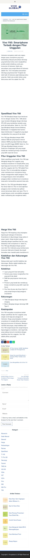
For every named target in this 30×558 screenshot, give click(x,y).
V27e (2, 478)
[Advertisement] (15, 97)
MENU (26, 14)
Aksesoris (4, 433)
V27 (2, 475)
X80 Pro (3, 487)
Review (3, 448)
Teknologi (4, 460)
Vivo (7, 370)
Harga (3, 442)
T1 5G (3, 454)
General (3, 439)
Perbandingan (5, 445)
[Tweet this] (5, 342)
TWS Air (3, 466)
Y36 (2, 490)
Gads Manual (5, 436)
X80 (2, 484)
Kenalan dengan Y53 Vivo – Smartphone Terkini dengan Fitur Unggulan (7, 377)
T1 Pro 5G (4, 457)
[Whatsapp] (13, 342)
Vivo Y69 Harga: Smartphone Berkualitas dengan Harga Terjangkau (23, 377)
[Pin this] (8, 342)
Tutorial (3, 463)
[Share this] (2, 342)
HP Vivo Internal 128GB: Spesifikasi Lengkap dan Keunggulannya (19, 348)
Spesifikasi (4, 451)
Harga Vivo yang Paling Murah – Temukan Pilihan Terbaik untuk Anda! (18, 356)
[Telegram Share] (11, 342)
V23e (2, 472)
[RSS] (15, 1)
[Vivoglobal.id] (15, 7)
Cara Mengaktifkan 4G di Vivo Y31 (18, 362)
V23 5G (3, 469)
